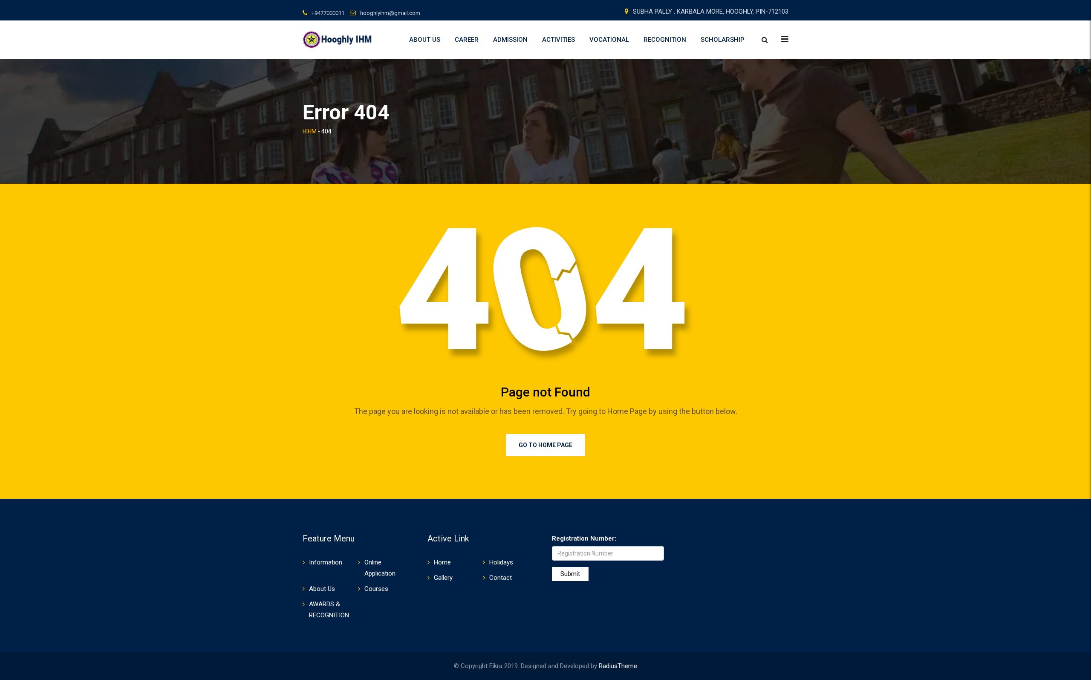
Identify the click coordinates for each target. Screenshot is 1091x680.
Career (467, 39)
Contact (500, 578)
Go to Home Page (545, 445)
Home (442, 562)
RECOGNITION (665, 39)
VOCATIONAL (609, 39)
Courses (376, 589)
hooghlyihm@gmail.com (390, 13)
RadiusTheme (618, 666)
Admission (510, 39)
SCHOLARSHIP (723, 39)
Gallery (443, 578)
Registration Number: (584, 538)
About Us (424, 39)
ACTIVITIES (558, 39)
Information (325, 562)
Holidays (501, 562)
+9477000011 (328, 13)
